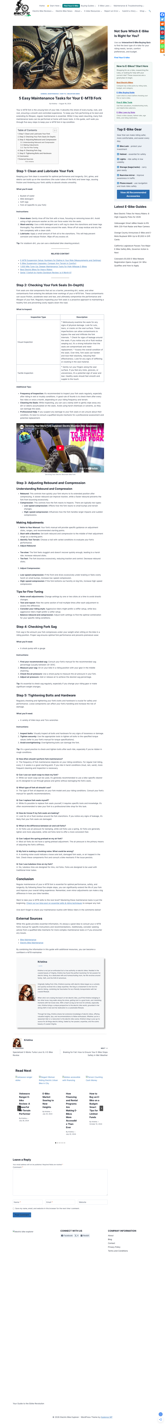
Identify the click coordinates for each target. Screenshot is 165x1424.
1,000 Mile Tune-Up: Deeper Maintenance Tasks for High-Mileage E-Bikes (53, 266)
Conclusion (24, 156)
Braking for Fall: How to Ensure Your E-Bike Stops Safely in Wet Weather (85, 1051)
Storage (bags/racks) (130, 167)
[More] (162, 50)
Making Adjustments (30, 145)
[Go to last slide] (19, 1108)
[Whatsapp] (162, 46)
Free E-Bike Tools (124, 102)
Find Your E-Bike (71, 6)
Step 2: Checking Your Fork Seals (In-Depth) (37, 137)
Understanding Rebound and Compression (38, 142)
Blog (110, 1239)
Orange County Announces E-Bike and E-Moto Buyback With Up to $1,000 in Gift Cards (133, 236)
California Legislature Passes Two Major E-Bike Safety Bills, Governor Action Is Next (132, 249)
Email (49, 1202)
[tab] (55, 1142)
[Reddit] (162, 23)
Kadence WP (106, 1417)
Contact (111, 1243)
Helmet (123, 154)
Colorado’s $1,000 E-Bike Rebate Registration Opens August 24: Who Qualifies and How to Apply (130, 262)
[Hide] (164, 55)
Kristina (54, 103)
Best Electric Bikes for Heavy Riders (36, 269)
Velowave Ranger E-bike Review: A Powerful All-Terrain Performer (24, 1103)
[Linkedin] (162, 28)
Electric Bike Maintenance (31, 943)
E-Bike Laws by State (126, 112)
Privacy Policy (114, 1247)
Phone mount (126, 183)
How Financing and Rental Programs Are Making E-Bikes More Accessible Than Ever (72, 1110)
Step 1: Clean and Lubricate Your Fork (34, 134)
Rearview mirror (127, 175)
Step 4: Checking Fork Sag (30, 150)
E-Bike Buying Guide (126, 92)
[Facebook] (162, 14)
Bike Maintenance (28, 940)
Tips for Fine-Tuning (31, 147)
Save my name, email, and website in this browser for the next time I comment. (47, 1208)
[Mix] (162, 41)
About (110, 1235)
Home (42, 6)
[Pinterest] (162, 32)
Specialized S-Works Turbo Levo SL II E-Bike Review (33, 1051)
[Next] (101, 1108)
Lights (123, 159)
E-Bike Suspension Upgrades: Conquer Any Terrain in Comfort (48, 263)
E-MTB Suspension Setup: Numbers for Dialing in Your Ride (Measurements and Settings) (60, 260)
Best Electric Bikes (125, 82)
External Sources (26, 159)
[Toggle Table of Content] (53, 130)
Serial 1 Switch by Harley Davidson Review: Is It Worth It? (46, 272)
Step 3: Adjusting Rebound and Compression (38, 140)
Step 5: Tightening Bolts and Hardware (35, 153)
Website (82, 1202)
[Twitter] (162, 19)
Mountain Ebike (73, 94)
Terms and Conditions (118, 1251)
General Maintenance (50, 94)
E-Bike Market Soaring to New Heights (48, 1100)
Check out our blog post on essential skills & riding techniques (54, 903)
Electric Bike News (64, 11)
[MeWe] (162, 37)
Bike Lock (124, 146)
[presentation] (24, 1082)
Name (17, 1202)
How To (63, 94)
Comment (18, 1167)
